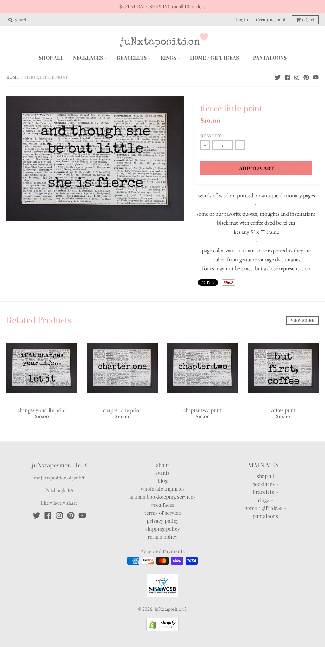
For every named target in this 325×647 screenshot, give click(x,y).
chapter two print (202, 410)
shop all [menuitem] (51, 57)
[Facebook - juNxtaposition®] (287, 77)
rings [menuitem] (168, 57)
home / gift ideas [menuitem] (214, 57)
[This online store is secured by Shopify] (162, 629)
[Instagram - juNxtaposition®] (297, 77)
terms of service (162, 512)
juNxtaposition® (171, 608)
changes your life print (41, 410)
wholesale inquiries (163, 488)
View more (302, 320)
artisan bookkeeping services (162, 496)
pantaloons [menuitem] (270, 57)
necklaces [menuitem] (88, 57)
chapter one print (122, 410)
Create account (271, 19)
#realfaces (162, 504)
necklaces (263, 483)
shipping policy (162, 528)
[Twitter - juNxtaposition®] (278, 77)
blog (163, 480)
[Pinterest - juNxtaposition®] (306, 77)
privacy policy (163, 520)
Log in (242, 19)
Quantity (210, 135)
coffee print (283, 410)
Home (12, 77)
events (162, 472)
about (162, 464)
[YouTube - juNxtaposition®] (316, 77)
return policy (162, 536)
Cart (308, 19)
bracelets (263, 491)
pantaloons (265, 516)
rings (263, 500)
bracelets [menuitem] (132, 57)
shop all (266, 476)
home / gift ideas (263, 508)
